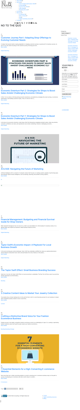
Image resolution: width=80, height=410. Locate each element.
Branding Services (23, 9)
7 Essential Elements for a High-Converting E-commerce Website (27, 370)
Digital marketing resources (25, 18)
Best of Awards (22, 15)
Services (19, 2)
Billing (44, 398)
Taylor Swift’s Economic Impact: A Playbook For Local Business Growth (26, 246)
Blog (20, 17)
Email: (63, 89)
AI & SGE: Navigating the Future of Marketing (22, 169)
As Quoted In (22, 14)
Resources (19, 12)
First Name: (64, 79)
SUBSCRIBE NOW (66, 94)
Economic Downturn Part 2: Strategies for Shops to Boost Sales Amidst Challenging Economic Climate (28, 91)
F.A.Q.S (45, 395)
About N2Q (19, 0)
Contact (19, 20)
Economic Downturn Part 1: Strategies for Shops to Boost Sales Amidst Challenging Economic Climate (28, 117)
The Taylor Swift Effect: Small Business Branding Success (28, 270)
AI (1, 179)
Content (3, 303)
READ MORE (4, 47)
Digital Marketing (5, 50)
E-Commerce (4, 382)
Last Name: (64, 84)
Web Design (22, 8)
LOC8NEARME (65, 110)
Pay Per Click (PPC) (24, 6)
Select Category (65, 33)
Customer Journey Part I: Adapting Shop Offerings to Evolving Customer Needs (26, 38)
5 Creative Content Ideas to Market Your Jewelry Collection (29, 293)
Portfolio (19, 11)
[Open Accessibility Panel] (0, 401)
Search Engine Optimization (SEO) (27, 3)
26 (20, 388)
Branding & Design (9, 329)
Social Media (22, 5)
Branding (3, 280)
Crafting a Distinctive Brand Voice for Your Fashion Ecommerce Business (25, 317)
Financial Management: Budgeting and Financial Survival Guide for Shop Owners (27, 220)
